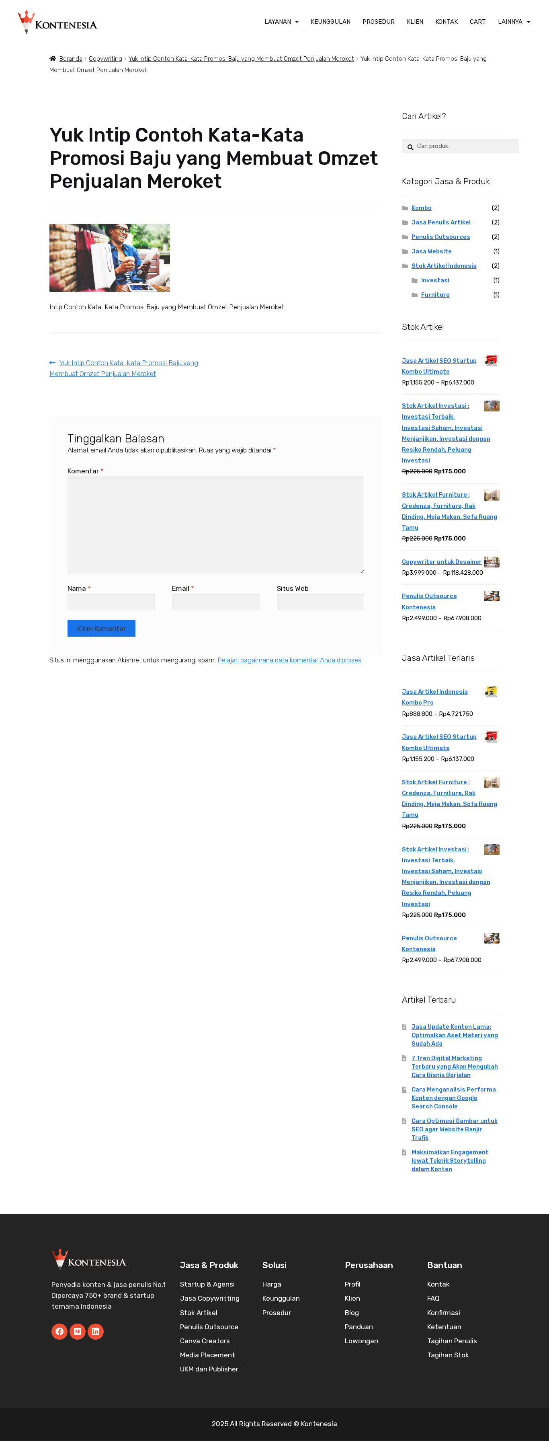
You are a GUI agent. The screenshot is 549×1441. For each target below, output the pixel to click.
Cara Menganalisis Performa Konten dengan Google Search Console (454, 1098)
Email (183, 588)
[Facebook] (59, 1332)
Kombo (422, 208)
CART (478, 21)
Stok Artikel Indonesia (444, 265)
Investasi (435, 280)
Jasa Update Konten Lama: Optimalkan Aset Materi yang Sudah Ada (455, 1035)
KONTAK (446, 21)
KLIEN (415, 21)
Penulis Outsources (441, 237)
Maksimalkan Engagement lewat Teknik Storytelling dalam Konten (450, 1161)
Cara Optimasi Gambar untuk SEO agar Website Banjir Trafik (455, 1129)
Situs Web (293, 588)
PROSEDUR (379, 21)
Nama (79, 588)
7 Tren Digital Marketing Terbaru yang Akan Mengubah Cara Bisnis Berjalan (455, 1067)
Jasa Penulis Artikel (441, 222)
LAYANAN (277, 21)
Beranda (70, 58)
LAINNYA (510, 21)
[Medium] (78, 1332)
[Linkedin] (96, 1332)
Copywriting (105, 58)
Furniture (435, 294)
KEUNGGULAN (330, 21)
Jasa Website (432, 251)
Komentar (86, 471)
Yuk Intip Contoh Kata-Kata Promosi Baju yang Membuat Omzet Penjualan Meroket (241, 58)
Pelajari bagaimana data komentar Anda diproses (289, 660)
